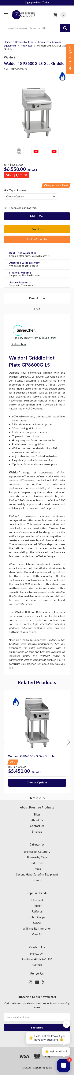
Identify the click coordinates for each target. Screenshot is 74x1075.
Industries (37, 863)
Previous (5, 742)
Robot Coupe (37, 917)
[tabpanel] (37, 741)
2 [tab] (34, 798)
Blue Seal (37, 900)
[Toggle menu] (6, 14)
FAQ (37, 308)
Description (37, 298)
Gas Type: (15, 190)
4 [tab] (40, 798)
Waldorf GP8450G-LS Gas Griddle (31, 756)
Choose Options (37, 782)
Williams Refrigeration (37, 928)
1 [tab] (31, 798)
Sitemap (37, 831)
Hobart (37, 905)
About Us (37, 820)
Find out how (18, 344)
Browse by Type (37, 857)
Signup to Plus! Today (37, 2)
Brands (37, 880)
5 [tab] (44, 798)
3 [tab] (37, 798)
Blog (37, 814)
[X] (44, 982)
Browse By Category (37, 851)
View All (37, 934)
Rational (37, 911)
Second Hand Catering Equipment (37, 874)
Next (68, 742)
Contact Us (37, 825)
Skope (37, 922)
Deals (37, 868)
